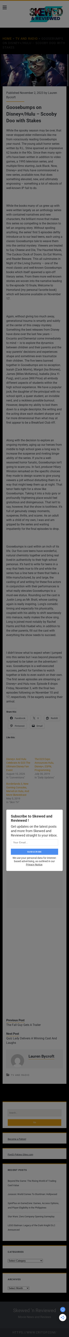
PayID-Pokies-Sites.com (20, 1154)
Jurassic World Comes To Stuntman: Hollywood (32, 1194)
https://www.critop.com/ (34, 1332)
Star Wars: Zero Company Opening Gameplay (31, 1216)
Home (7, 38)
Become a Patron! (17, 1139)
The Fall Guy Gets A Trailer (23, 1025)
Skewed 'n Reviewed (34, 1310)
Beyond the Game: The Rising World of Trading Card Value (32, 1183)
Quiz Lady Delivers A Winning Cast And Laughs (31, 1041)
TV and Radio (26, 38)
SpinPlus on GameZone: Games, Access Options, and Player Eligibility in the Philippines (33, 1205)
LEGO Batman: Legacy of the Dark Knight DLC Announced (31, 1227)
